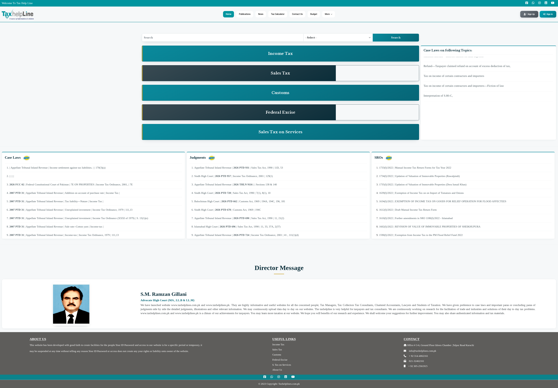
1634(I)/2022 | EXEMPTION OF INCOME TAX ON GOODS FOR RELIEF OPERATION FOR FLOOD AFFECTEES (442, 201)
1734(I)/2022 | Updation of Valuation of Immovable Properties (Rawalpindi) (419, 176)
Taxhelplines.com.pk (289, 383)
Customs (276, 354)
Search (395, 37)
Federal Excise (279, 359)
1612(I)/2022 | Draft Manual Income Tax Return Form (408, 209)
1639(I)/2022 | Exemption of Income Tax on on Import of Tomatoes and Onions (421, 192)
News (260, 14)
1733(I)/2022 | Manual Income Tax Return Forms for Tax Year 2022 (415, 167)
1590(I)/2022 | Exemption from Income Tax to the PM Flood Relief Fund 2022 (421, 235)
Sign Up (531, 14)
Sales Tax (277, 349)
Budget (313, 14)
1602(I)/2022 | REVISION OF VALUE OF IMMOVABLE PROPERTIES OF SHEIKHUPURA (429, 226)
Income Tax (278, 344)
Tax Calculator (278, 14)
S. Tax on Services (281, 364)
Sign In (550, 14)
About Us (277, 369)
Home (228, 14)
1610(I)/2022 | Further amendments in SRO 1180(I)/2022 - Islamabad (416, 218)
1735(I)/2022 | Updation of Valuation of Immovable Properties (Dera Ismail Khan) (422, 184)
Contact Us (297, 14)
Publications (245, 14)
